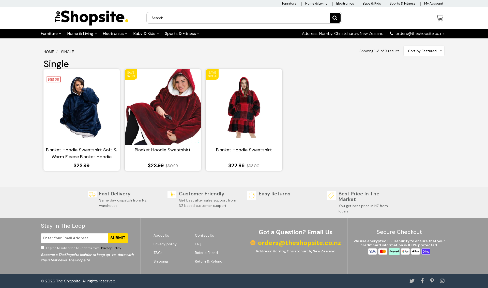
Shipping (161, 261)
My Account (433, 3)
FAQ (198, 244)
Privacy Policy (110, 248)
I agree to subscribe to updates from (83, 248)
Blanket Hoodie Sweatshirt (163, 150)
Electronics (345, 3)
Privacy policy (165, 244)
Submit (118, 237)
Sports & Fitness (403, 3)
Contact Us (204, 235)
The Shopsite (68, 281)
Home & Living (316, 3)
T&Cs (158, 252)
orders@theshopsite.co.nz (419, 33)
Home (49, 51)
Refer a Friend (206, 252)
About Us (161, 235)
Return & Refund (208, 261)
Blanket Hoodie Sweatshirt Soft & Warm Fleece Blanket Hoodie (81, 153)
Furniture (289, 3)
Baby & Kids (372, 3)
